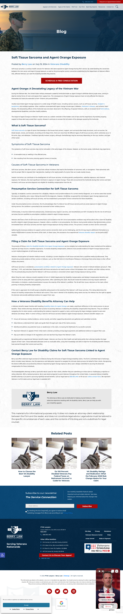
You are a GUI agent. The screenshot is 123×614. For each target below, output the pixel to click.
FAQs (109, 535)
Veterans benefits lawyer (87, 232)
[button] (2, 555)
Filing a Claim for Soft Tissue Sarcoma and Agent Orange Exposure (50, 241)
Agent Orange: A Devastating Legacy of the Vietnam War (45, 88)
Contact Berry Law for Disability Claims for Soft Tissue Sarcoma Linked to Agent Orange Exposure (58, 352)
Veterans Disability (59, 64)
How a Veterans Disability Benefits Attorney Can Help (43, 301)
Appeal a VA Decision (50, 7)
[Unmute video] (99, 571)
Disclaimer (107, 531)
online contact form (94, 376)
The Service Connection (40, 497)
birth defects (105, 109)
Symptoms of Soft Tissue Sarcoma (31, 144)
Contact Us (110, 7)
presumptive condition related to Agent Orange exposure (54, 267)
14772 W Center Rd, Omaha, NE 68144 (53, 551)
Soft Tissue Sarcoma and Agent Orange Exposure (49, 57)
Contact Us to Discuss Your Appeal (57, 555)
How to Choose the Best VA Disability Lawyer (27, 473)
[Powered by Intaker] (112, 610)
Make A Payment (105, 538)
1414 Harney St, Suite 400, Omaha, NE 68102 (54, 542)
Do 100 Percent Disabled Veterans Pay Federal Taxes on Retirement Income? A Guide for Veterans (61, 476)
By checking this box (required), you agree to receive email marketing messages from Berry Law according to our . (50, 512)
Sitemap (66, 576)
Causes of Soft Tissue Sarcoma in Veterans (35, 164)
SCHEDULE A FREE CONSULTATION (61, 80)
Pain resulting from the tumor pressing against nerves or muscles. (35, 158)
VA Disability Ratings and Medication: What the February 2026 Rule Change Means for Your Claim (96, 476)
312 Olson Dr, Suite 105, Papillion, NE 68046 (54, 548)
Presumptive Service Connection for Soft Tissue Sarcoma (45, 188)
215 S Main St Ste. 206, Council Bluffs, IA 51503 (55, 545)
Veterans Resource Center (94, 535)
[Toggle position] (112, 571)
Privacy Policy (30, 609)
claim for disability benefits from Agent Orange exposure (45, 246)
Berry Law (52, 392)
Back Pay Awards (91, 7)
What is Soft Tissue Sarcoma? (29, 125)
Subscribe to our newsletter (41, 493)
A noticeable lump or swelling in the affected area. (30, 154)
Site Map (88, 531)
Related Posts (61, 433)
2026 (42, 576)
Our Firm (82, 7)
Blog (61, 31)
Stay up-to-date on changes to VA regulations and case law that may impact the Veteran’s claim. (45, 335)
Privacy (97, 531)
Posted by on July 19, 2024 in (40, 64)
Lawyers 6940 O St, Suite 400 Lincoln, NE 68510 (53, 529)
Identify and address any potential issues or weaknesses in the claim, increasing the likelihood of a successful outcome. (52, 327)
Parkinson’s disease (88, 106)
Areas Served (90, 538)
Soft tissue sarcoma (18, 130)
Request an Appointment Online (110, 2)
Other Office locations (48, 539)
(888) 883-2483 (89, 2)
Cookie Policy (16, 609)
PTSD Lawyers (45, 527)
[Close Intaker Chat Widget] (116, 571)
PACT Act (74, 7)
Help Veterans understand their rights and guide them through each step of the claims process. (45, 323)
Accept (26, 605)
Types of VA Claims (64, 7)
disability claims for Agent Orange (55, 306)
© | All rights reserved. (61, 576)
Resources (101, 7)
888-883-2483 (74, 376)
